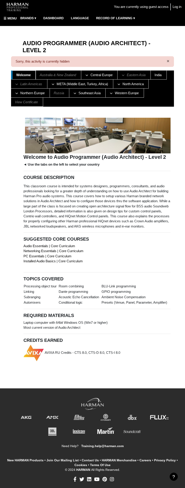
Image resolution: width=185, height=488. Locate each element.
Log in (177, 7)
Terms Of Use (100, 465)
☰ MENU (10, 18)
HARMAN (83, 470)
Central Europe (101, 75)
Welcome (23, 75)
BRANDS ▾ (28, 18)
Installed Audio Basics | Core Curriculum (53, 261)
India (158, 75)
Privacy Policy (165, 460)
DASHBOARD (53, 18)
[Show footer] (174, 477)
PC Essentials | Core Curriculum (47, 256)
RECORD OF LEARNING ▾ (115, 18)
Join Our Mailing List (62, 460)
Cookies (80, 465)
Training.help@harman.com (102, 446)
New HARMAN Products (25, 460)
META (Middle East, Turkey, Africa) (82, 84)
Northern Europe (32, 93)
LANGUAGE (80, 18)
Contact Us (90, 460)
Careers (145, 460)
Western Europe (127, 93)
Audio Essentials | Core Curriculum (49, 246)
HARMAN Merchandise (119, 460)
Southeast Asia (90, 93)
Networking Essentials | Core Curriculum (53, 251)
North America (133, 84)
